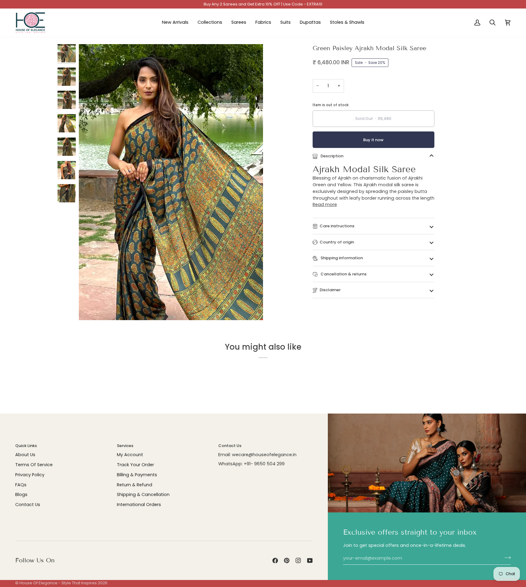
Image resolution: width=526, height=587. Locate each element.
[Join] (506, 557)
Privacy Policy (29, 475)
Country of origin (337, 242)
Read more (325, 204)
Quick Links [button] (26, 446)
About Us (25, 455)
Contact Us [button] (229, 446)
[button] (210, 23)
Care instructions (337, 226)
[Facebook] (275, 560)
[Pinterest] (286, 560)
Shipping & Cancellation (143, 494)
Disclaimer (330, 290)
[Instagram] (298, 560)
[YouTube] (310, 560)
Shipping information (341, 258)
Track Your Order (135, 465)
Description (331, 156)
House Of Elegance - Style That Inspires (58, 583)
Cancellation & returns (343, 274)
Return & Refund (134, 485)
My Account (130, 455)
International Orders (139, 504)
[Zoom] (171, 182)
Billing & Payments (137, 475)
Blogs (21, 494)
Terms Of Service (34, 465)
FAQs (20, 485)
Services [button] (125, 446)
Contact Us (27, 504)
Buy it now (373, 140)
